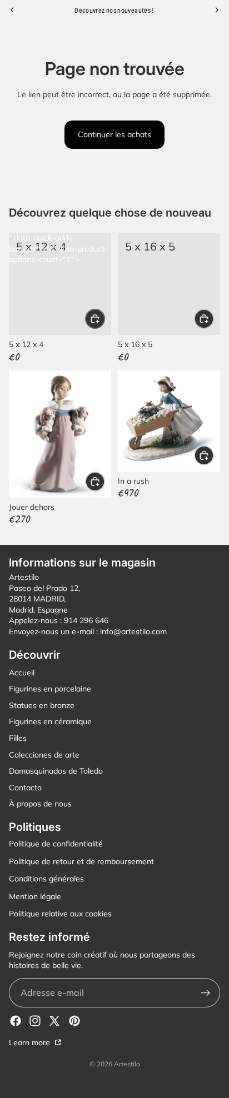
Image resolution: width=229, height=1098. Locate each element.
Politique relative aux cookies (60, 914)
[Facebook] (15, 1020)
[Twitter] (54, 1020)
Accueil (21, 672)
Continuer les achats (114, 134)
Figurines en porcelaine (50, 689)
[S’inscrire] (205, 992)
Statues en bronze (41, 705)
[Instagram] (35, 1020)
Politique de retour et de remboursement (81, 861)
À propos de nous (40, 804)
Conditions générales (46, 879)
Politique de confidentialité (56, 844)
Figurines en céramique (50, 721)
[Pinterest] (74, 1020)
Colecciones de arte (44, 754)
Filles (18, 738)
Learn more (30, 1042)
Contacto (25, 788)
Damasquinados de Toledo (56, 771)
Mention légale (35, 896)
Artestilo (127, 1064)
